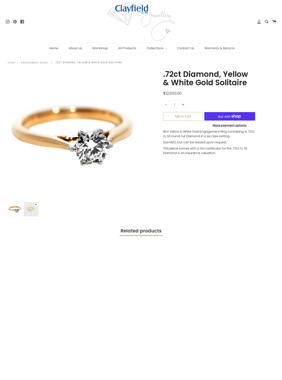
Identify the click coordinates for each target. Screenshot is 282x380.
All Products (127, 48)
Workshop (100, 48)
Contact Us (185, 48)
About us (75, 48)
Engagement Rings (34, 62)
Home (53, 48)
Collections (155, 48)
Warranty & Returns (219, 48)
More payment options (230, 125)
